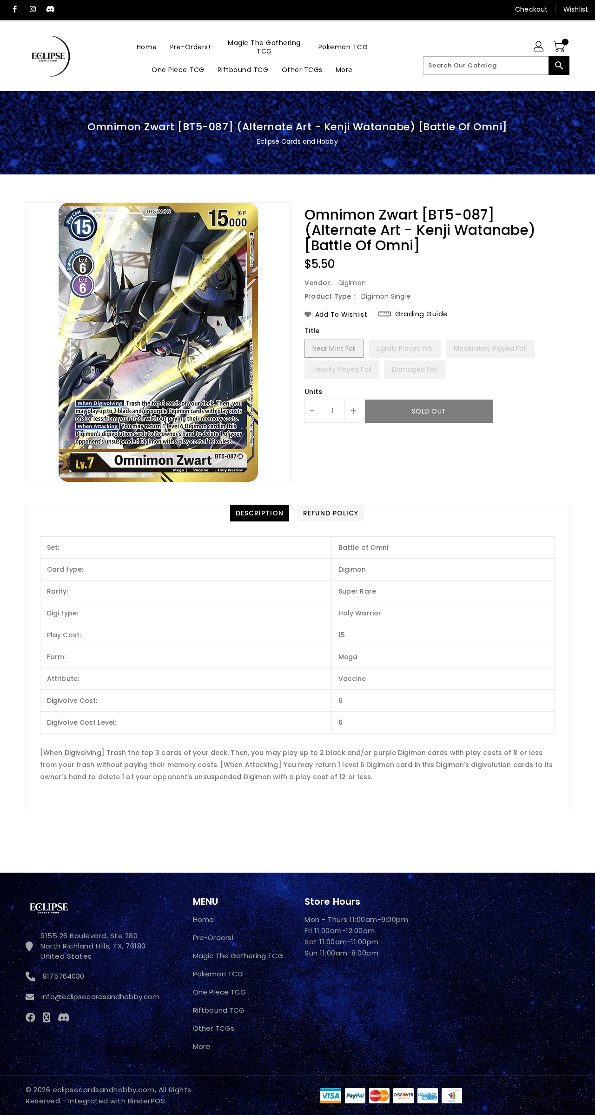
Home (203, 919)
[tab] (259, 513)
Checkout (531, 9)
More (201, 1046)
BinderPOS (146, 1101)
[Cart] (560, 47)
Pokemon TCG (218, 974)
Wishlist (575, 9)
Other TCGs (213, 1028)
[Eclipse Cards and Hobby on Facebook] (15, 9)
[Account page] (539, 47)
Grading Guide (421, 314)
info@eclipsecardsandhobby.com (99, 996)
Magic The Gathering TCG (238, 956)
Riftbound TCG (219, 1010)
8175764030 (63, 976)
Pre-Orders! (213, 937)
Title (312, 330)
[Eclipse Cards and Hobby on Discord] (50, 9)
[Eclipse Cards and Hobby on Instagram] (33, 9)
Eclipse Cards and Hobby (297, 141)
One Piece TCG (219, 992)
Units (313, 391)
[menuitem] (147, 46)
